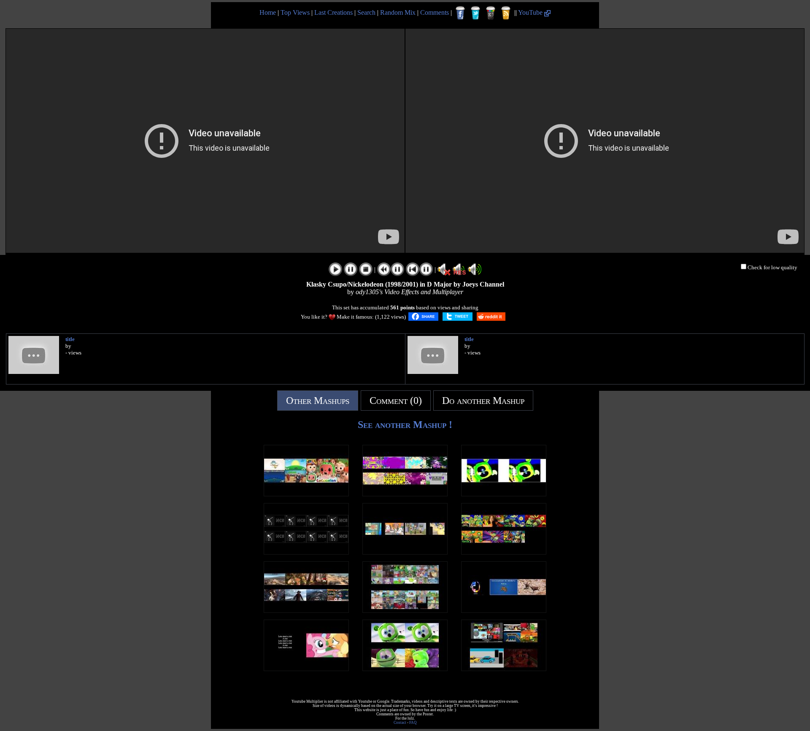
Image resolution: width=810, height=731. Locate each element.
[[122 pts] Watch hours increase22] (306, 552)
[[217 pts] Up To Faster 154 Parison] (503, 668)
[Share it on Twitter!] (457, 316)
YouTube (531, 12)
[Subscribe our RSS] (506, 13)
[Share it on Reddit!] (491, 316)
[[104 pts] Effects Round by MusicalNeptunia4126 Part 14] (405, 494)
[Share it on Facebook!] (423, 316)
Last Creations (333, 12)
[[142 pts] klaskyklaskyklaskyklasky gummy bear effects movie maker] (503, 494)
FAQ (413, 722)
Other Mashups (317, 400)
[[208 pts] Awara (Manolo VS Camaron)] (306, 610)
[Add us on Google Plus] (490, 13)
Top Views (295, 12)
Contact (400, 722)
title (70, 339)
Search (366, 12)
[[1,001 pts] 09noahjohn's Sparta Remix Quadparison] (405, 552)
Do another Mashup (483, 400)
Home (267, 12)
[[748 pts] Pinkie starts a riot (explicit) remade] (306, 668)
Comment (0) (396, 400)
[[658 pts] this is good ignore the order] (503, 610)
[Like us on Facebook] (460, 13)
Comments (434, 12)
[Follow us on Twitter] (475, 13)
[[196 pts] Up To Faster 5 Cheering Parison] (306, 494)
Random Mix (398, 12)
